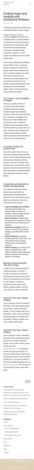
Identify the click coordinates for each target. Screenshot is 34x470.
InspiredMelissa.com (23, 467)
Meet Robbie (7, 439)
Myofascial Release (11, 432)
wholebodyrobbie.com (11, 349)
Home (5, 422)
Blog (12, 23)
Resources (7, 445)
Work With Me (8, 426)
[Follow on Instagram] (18, 464)
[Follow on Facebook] (15, 464)
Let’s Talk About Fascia (11, 402)
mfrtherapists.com (11, 365)
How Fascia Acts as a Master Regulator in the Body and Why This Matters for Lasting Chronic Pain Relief (16, 392)
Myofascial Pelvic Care (13, 435)
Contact (6, 452)
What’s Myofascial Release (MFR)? (15, 399)
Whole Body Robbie (22, 461)
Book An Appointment (12, 428)
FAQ (5, 442)
